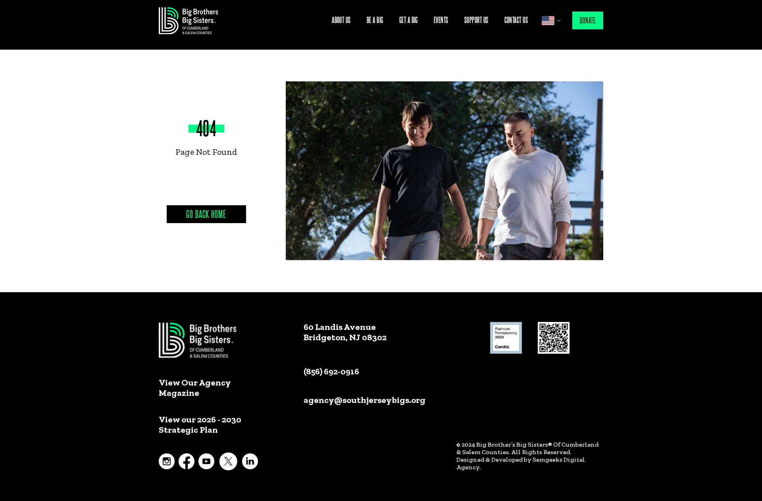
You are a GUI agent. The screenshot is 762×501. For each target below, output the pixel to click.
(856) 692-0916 (331, 371)
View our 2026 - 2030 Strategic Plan (200, 424)
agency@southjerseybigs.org (364, 400)
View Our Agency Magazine (195, 388)
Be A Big (375, 19)
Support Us (476, 19)
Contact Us (516, 19)
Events (441, 19)
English (548, 20)
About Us (341, 19)
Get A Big (408, 19)
